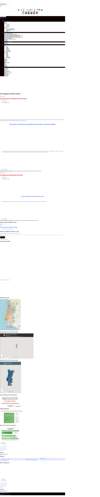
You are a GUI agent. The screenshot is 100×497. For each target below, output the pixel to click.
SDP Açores (8, 50)
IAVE (5, 27)
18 (6, 447)
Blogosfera (11, 458)
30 (4, 449)
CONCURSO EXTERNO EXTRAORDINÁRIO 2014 (13, 37)
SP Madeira (8, 57)
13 (1, 447)
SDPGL (7, 48)
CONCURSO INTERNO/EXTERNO (10, 34)
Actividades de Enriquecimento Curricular (11, 175)
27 (1, 449)
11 (6, 482)
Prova (63, 459)
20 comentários (4, 218)
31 (5, 449)
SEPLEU (5, 60)
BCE (9, 458)
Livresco (5, 70)
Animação (2, 458)
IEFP (0, 459)
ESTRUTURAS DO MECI (6, 21)
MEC (14, 459)
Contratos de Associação (30, 458)
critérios (34, 458)
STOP (5, 58)
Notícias (27, 459)
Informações (5, 459)
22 (3, 448)
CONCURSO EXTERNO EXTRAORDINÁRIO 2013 (13, 35)
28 (2, 449)
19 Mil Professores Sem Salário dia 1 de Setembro (13, 98)
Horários (64, 458)
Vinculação (4, 460)
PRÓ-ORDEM (6, 62)
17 (5, 447)
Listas (10, 459)
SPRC (7, 54)
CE (13, 458)
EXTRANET (8, 30)
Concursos (15, 458)
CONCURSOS (4, 32)
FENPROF (6, 52)
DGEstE (7, 25)
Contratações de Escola (24, 458)
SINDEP (5, 59)
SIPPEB (5, 66)
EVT (54, 458)
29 (3, 449)
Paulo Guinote (56, 459)
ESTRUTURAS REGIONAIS (7, 41)
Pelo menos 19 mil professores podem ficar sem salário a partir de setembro (33, 124)
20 (1, 448)
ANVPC (5, 458)
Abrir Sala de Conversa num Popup (5, 279)
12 (0, 447)
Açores (7, 458)
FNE (5, 45)
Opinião (51, 459)
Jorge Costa (6, 75)
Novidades (33, 459)
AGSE (5, 23)
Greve (61, 458)
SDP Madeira (8, 51)
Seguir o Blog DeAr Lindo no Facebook (8, 227)
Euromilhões (52, 458)
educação (43, 458)
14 (2, 447)
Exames (56, 458)
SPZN (7, 46)
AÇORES (6, 40)
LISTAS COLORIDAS (8, 38)
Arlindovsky (6, 68)
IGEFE (7, 26)
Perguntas (61, 459)
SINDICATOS (4, 44)
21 (2, 448)
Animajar (5, 72)
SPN (7, 53)
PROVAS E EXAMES (10, 28)
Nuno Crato (39, 459)
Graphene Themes (8, 494)
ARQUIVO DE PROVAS (10, 29)
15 (3, 447)
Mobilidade (16, 459)
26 (0, 449)
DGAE (36, 458)
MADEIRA (6, 43)
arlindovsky (5, 100)
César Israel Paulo (7, 73)
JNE (7, 31)
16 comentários (4, 169)
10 (5, 482)
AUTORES (4, 67)
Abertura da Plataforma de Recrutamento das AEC (32, 196)
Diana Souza (6, 74)
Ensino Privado (48, 458)
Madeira (12, 459)
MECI (5, 22)
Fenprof (58, 458)
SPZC (7, 47)
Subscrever (2, 237)
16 (4, 447)
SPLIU (5, 61)
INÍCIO (3, 20)
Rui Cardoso (6, 69)
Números (42, 459)
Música (24, 459)
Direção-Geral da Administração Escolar (26, 201)
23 (4, 448)
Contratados (19, 458)
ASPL (5, 64)
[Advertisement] (31, 84)
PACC (53, 459)
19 (0, 448)
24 (5, 448)
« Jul (0, 450)
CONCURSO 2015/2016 (8, 33)
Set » (2, 450)
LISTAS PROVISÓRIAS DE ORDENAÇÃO (12, 36)
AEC (0, 458)
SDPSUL (7, 49)
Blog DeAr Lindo (3, 18)
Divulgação (38, 458)
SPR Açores (8, 56)
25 (6, 448)
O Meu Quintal (47, 459)
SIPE (5, 63)
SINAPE (5, 65)
